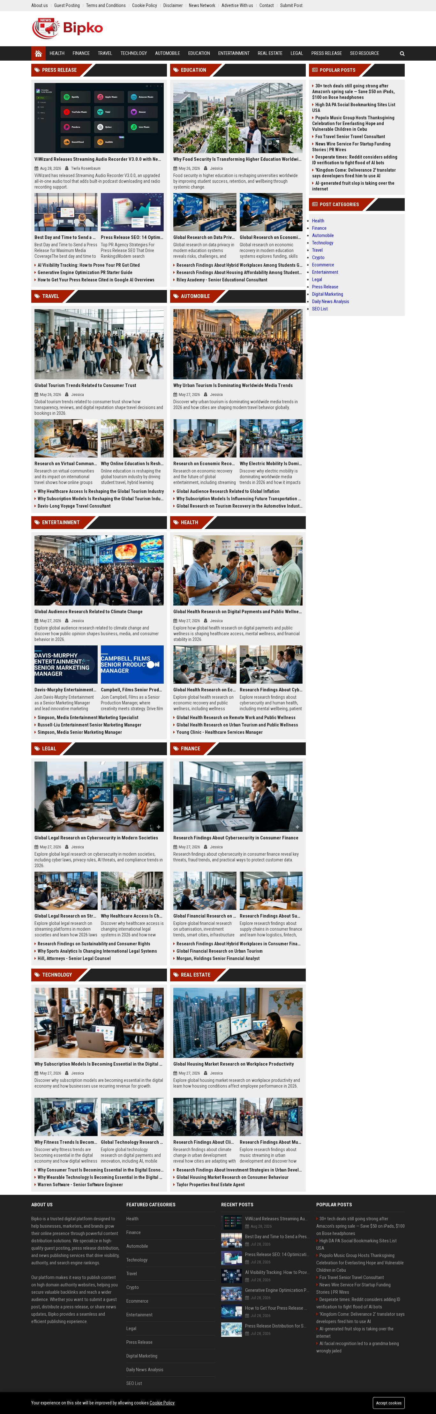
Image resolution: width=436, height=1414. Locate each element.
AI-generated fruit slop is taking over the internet (353, 186)
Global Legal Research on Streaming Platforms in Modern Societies (66, 916)
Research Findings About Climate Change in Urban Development (205, 1142)
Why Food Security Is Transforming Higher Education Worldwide (238, 159)
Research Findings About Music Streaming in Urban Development (271, 1142)
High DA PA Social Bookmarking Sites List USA (353, 107)
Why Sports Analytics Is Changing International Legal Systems (97, 951)
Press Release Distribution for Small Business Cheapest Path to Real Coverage (277, 1326)
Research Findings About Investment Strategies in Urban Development (240, 1169)
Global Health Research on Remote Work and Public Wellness (236, 717)
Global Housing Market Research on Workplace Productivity (233, 1064)
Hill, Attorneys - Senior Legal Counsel (74, 958)
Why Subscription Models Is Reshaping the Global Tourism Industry (101, 498)
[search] (402, 53)
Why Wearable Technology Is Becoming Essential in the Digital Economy (101, 1177)
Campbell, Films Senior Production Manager (132, 690)
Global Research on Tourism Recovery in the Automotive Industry (240, 506)
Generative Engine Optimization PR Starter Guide (85, 272)
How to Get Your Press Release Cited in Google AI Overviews (96, 279)
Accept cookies (389, 1403)
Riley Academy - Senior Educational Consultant (222, 279)
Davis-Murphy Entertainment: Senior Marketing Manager (66, 690)
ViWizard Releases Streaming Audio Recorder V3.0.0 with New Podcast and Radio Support (99, 159)
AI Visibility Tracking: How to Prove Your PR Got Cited (89, 265)
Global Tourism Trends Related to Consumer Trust (85, 385)
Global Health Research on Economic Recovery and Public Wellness (205, 690)
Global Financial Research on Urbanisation (205, 916)
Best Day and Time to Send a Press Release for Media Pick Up (66, 237)
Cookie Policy (162, 1402)
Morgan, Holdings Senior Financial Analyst (218, 958)
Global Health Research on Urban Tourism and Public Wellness (237, 724)
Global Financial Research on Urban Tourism (220, 951)
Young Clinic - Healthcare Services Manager (220, 732)
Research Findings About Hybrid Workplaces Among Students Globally (240, 265)
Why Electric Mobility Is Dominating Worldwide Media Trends (271, 463)
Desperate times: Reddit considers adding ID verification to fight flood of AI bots (354, 159)
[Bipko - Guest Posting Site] (67, 29)
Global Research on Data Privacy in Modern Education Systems (205, 237)
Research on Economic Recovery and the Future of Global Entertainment (205, 463)
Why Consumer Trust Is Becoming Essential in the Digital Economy (101, 1169)
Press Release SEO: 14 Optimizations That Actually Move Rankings (132, 237)
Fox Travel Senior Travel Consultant (350, 136)
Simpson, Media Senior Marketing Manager (80, 732)
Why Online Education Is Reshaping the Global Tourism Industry (132, 463)
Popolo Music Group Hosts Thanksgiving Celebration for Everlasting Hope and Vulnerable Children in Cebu (353, 123)
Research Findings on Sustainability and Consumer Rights (94, 943)
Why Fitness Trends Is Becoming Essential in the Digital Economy (66, 1142)
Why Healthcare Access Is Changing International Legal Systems (132, 916)
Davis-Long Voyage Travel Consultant (74, 506)
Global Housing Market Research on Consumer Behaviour (233, 1177)
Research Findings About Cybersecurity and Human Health (271, 690)
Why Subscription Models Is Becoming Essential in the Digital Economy (99, 1064)
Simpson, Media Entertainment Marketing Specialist (88, 717)
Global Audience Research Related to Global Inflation (228, 491)
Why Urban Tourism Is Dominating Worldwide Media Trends (233, 385)
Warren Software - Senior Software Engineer (80, 1184)
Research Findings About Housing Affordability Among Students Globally (240, 272)
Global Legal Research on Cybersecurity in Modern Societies (96, 838)
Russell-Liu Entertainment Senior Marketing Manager (89, 724)
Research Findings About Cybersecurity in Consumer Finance (235, 838)
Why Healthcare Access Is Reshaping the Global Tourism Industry (101, 491)
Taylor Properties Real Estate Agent (210, 1184)
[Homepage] (38, 53)
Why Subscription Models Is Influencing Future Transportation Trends (240, 498)
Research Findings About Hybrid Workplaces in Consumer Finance (240, 943)
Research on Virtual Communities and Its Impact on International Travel (66, 463)
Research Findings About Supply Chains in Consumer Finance (271, 916)
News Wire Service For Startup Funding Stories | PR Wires (351, 146)
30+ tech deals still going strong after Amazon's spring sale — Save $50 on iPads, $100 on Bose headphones (353, 91)
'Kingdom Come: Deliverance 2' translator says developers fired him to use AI (354, 172)
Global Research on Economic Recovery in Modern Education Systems (271, 237)
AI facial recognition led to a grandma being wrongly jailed (357, 1347)
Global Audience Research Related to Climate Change (88, 611)
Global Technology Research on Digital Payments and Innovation (132, 1142)
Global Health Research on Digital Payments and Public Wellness (238, 611)
